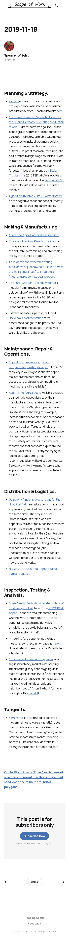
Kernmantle (16, 718)
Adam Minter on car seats (25, 393)
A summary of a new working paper (31, 659)
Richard (14, 101)
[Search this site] (56, 5)
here (60, 111)
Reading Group (35, 918)
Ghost (54, 931)
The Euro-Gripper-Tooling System (31, 283)
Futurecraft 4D (54, 180)
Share (34, 882)
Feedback (34, 923)
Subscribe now (34, 836)
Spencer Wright (16, 55)
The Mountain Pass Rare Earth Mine (31, 241)
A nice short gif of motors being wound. (34, 235)
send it (33, 693)
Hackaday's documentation (26, 318)
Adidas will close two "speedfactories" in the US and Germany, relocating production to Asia (36, 122)
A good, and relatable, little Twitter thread (35, 196)
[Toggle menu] (62, 5)
